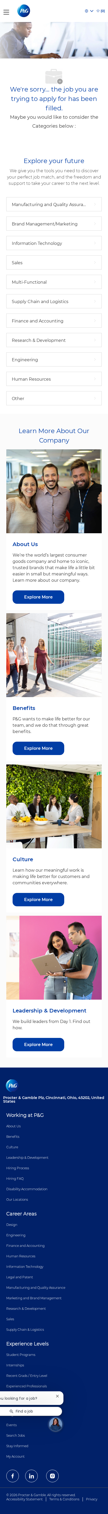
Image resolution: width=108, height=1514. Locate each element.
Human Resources (20, 1256)
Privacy (91, 1499)
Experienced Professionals (26, 1386)
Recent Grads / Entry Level (26, 1376)
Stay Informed (17, 1446)
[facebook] (12, 1476)
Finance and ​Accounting (25, 1246)
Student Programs (20, 1355)
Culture (12, 1147)
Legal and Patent (19, 1277)
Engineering (15, 1235)
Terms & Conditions (64, 1499)
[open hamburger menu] (6, 11)
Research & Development (26, 1309)
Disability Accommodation (26, 1189)
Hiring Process (17, 1168)
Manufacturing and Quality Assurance (35, 1288)
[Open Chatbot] (55, 1424)
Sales (10, 1319)
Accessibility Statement (24, 1499)
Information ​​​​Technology (24, 1267)
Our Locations (17, 1199)
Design (11, 1225)
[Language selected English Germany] (89, 11)
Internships (15, 1365)
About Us (13, 1126)
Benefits (12, 1137)
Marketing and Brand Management (34, 1298)
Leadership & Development (27, 1158)
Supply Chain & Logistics (25, 1330)
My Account (15, 1456)
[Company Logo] (24, 10)
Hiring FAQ (15, 1179)
